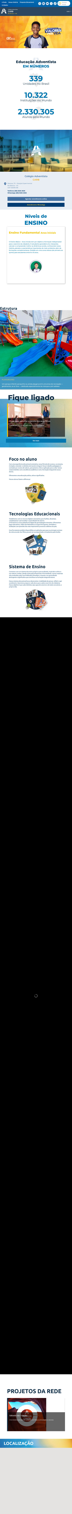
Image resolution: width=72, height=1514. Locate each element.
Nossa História (13, 2)
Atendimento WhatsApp (36, 205)
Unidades (5, 5)
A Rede (4, 2)
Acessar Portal (64, 3)
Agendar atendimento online (36, 199)
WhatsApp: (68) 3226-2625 (17, 193)
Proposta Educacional (27, 2)
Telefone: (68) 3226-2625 (16, 191)
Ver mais (36, 441)
